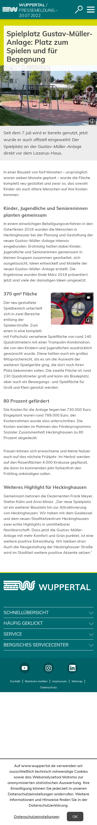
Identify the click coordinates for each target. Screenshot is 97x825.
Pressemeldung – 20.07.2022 (38, 13)
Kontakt (15, 681)
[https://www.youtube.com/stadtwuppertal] (24, 668)
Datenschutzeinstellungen (36, 816)
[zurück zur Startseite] (10, 9)
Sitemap (77, 681)
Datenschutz (48, 687)
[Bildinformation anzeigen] (91, 120)
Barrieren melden (36, 681)
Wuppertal (32, 5)
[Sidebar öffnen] (90, 9)
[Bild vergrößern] (72, 309)
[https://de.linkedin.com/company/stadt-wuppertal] (72, 668)
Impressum (59, 681)
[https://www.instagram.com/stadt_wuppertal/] (48, 668)
